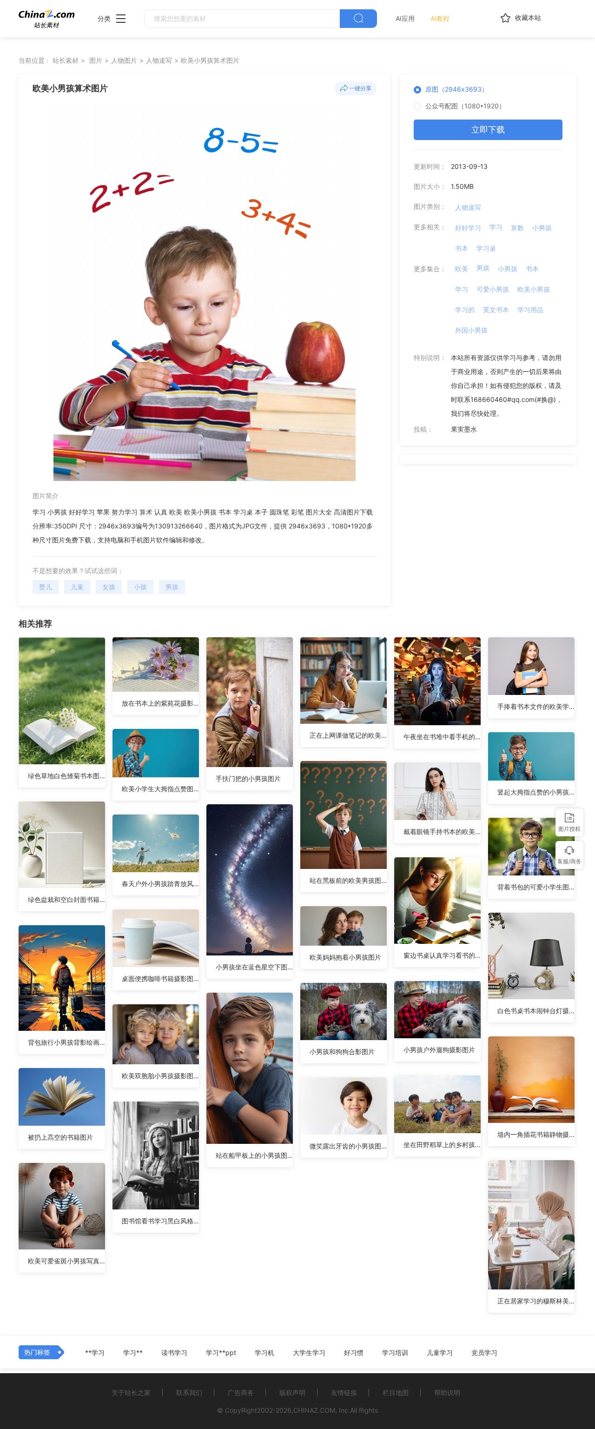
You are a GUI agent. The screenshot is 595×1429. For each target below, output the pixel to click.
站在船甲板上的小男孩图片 (254, 1155)
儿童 (77, 587)
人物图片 (124, 60)
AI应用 (405, 18)
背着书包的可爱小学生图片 (536, 887)
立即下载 (488, 129)
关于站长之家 (131, 1392)
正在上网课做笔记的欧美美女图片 (348, 735)
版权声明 (292, 1392)
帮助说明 (447, 1392)
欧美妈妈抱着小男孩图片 (345, 957)
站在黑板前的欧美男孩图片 (348, 880)
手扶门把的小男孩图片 (248, 778)
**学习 (95, 1352)
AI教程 (440, 18)
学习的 (465, 310)
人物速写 (159, 60)
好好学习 (468, 228)
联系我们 (189, 1392)
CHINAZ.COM (314, 1410)
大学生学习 (309, 1352)
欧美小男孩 (533, 289)
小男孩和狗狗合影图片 (342, 1051)
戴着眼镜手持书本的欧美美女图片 (442, 831)
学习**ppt (221, 1352)
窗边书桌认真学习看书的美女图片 (442, 955)
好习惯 (354, 1352)
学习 (495, 227)
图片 (95, 60)
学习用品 (530, 310)
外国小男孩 (471, 330)
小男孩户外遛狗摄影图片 (439, 1050)
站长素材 (66, 60)
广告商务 (241, 1392)
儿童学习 (440, 1352)
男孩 (171, 587)
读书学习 (174, 1352)
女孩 (108, 587)
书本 (461, 248)
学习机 (264, 1352)
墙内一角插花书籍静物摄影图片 (536, 1134)
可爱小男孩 (492, 289)
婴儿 (45, 587)
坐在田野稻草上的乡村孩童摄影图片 (442, 1145)
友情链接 (344, 1392)
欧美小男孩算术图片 (210, 60)
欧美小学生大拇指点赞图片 (160, 789)
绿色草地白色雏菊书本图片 (66, 776)
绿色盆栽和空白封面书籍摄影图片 (66, 899)
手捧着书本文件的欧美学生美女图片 (536, 706)
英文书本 (496, 310)
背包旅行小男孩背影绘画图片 (66, 1042)
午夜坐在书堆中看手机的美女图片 (442, 737)
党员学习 (484, 1352)
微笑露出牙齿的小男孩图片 (348, 1146)
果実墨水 (464, 429)
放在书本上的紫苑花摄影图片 (160, 703)
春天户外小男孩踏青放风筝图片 (160, 884)
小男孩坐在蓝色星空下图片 (254, 967)
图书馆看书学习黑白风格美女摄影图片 (160, 1221)
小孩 (140, 587)
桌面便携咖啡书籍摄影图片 (160, 978)
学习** (133, 1352)
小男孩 (542, 228)
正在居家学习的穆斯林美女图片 (536, 1301)
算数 (517, 228)
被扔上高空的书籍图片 (60, 1137)
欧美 (461, 269)
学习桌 (486, 248)
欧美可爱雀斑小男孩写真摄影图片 (66, 1261)
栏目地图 (396, 1392)
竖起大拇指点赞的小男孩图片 (536, 792)
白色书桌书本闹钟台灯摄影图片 (536, 1011)
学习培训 (395, 1352)
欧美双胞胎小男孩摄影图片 (160, 1076)
